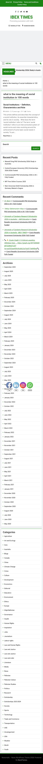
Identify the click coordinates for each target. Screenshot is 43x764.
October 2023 (9, 358)
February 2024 (9, 341)
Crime (6, 571)
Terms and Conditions (31, 2)
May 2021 (7, 472)
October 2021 (9, 450)
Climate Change (9, 567)
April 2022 (7, 424)
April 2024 (7, 332)
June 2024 (7, 324)
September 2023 (10, 363)
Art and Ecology (9, 541)
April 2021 (7, 476)
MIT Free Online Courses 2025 (15, 181)
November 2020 (9, 498)
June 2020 (7, 519)
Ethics (6, 602)
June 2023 (7, 376)
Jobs (6, 632)
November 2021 (9, 445)
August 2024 (8, 315)
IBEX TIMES (21, 17)
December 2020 (9, 493)
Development (8, 580)
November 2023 (9, 354)
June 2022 (7, 415)
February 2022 (9, 432)
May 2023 (7, 380)
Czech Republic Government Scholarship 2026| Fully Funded (20, 222)
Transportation (9, 723)
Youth (6, 749)
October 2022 (9, 406)
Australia (7, 549)
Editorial (7, 588)
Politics (7, 689)
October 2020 (9, 502)
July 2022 (7, 411)
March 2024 (8, 337)
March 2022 (8, 428)
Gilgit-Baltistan (9, 610)
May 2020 (7, 524)
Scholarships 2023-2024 (12, 702)
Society (6, 706)
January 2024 (8, 345)
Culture (6, 575)
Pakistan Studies (10, 684)
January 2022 (8, 437)
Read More (6, 136)
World (6, 745)
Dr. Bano (7, 201)
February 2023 (9, 393)
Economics (8, 584)
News (6, 671)
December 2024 (9, 302)
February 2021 (9, 485)
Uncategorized (9, 732)
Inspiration (8, 628)
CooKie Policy (22, 4)
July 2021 (7, 463)
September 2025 (10, 267)
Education (7, 593)
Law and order (9, 658)
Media (6, 667)
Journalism (8, 636)
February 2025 (9, 297)
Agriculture (8, 536)
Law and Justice (10, 649)
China (6, 562)
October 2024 (9, 306)
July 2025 (7, 276)
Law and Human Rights (12, 645)
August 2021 (8, 459)
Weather (7, 741)
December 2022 (9, 402)
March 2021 (8, 480)
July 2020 (7, 515)
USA (5, 736)
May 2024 (7, 328)
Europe (6, 606)
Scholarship (8, 697)
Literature (7, 662)
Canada (6, 558)
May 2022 (7, 419)
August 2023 (8, 367)
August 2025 (8, 271)
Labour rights (8, 641)
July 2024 (7, 319)
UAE (5, 728)
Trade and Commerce (11, 719)
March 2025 (8, 293)
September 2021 (10, 454)
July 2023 (7, 371)
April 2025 (7, 289)
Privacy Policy (17, 2)
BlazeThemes (22, 760)
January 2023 (8, 398)
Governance (8, 615)
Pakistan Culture (10, 680)
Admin (7, 111)
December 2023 (9, 350)
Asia (5, 545)
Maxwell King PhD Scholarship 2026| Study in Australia (21, 70)
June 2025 (7, 280)
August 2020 (8, 511)
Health (6, 619)
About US (9, 2)
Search (6, 144)
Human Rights (9, 623)
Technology (8, 715)
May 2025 (7, 284)
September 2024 (10, 311)
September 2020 (10, 506)
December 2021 (9, 441)
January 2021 (8, 489)
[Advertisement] (21, 46)
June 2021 (7, 467)
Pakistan (7, 675)
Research (7, 693)
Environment (8, 597)
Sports (6, 710)
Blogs (6, 554)
